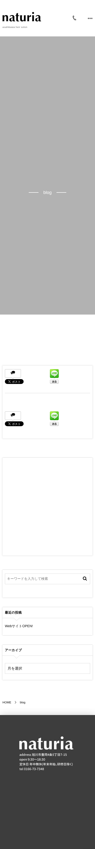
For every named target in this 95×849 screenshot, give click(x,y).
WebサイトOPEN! (19, 626)
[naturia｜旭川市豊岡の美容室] (21, 17)
